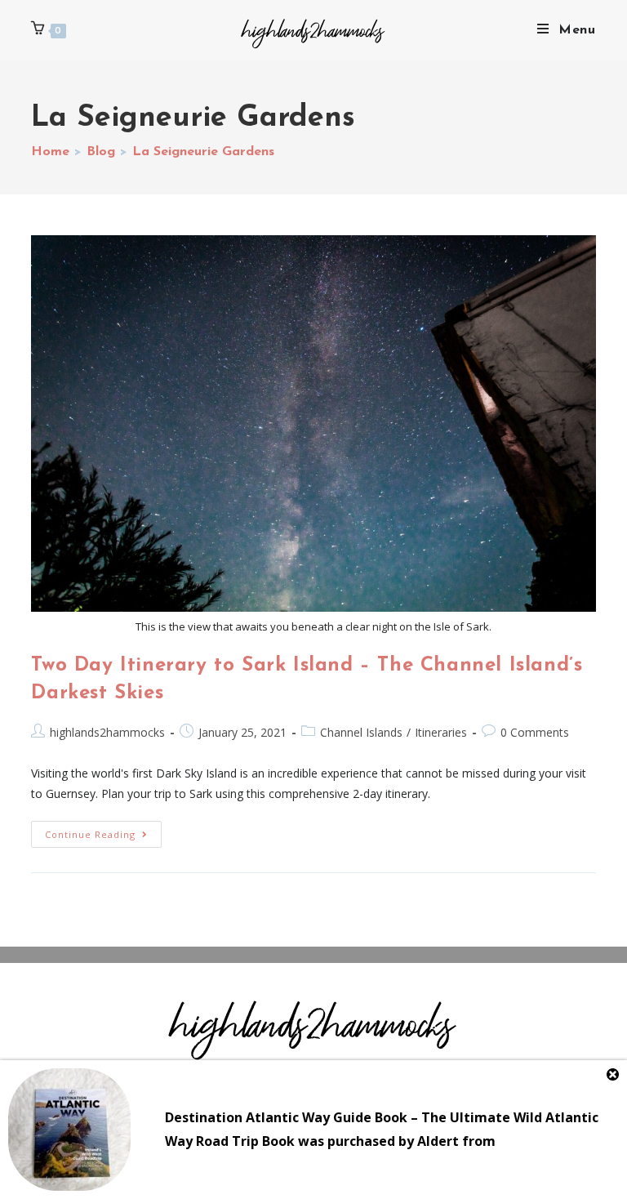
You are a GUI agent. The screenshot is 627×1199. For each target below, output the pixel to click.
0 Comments (534, 732)
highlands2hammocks (107, 732)
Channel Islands (361, 732)
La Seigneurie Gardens (203, 151)
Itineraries (441, 732)
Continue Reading (103, 830)
